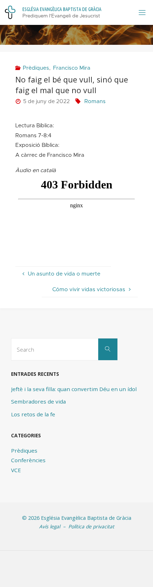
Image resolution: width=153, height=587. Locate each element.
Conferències (28, 460)
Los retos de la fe (33, 414)
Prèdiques (36, 68)
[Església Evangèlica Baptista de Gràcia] (10, 12)
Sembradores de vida (38, 401)
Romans (95, 101)
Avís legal (49, 526)
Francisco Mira (71, 68)
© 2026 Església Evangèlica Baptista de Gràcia (76, 517)
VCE (16, 470)
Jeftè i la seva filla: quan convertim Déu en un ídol (74, 389)
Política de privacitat (91, 526)
